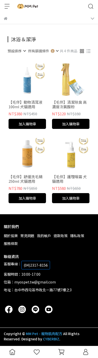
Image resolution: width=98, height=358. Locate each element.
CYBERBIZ (51, 338)
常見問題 (27, 235)
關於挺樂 (11, 235)
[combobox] (17, 50)
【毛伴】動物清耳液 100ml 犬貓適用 (25, 104)
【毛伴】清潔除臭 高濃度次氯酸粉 (69, 104)
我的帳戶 (44, 235)
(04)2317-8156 (36, 265)
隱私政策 (77, 235)
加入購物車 (27, 123)
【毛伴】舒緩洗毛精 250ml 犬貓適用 (25, 179)
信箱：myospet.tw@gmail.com (30, 281)
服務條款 (11, 243)
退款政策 (61, 235)
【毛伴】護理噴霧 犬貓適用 (69, 179)
